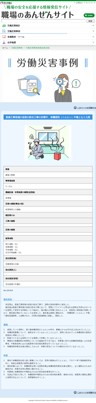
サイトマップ (90, 2)
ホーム (5, 47)
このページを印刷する (86, 107)
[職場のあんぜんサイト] (41, 7)
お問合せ (79, 2)
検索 (90, 20)
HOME (90, 15)
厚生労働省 (7, 3)
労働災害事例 (17, 47)
